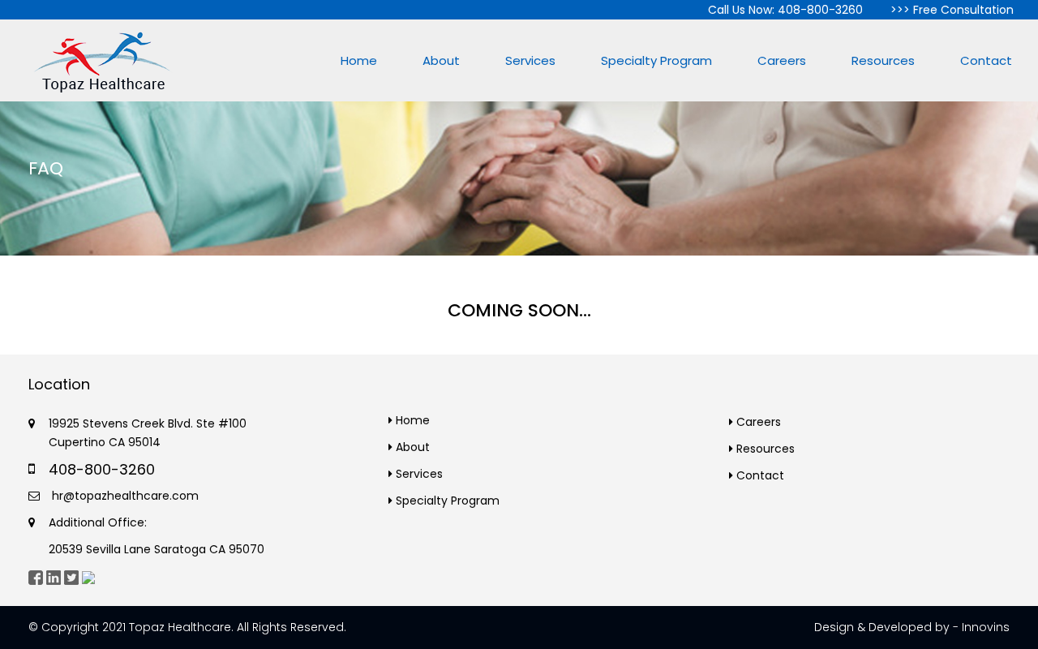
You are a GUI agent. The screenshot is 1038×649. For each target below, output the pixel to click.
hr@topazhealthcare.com (124, 496)
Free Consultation (963, 10)
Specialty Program (656, 60)
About (441, 60)
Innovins (986, 627)
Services (530, 60)
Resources (883, 60)
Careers (781, 60)
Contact (986, 60)
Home (359, 60)
